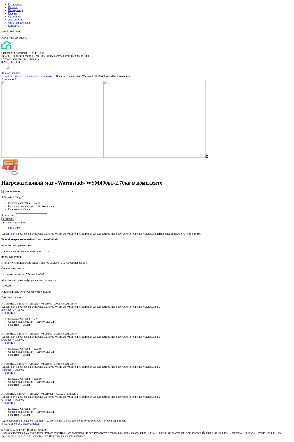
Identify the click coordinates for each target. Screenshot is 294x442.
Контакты (14, 25)
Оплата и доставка (19, 22)
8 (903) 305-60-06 (11, 62)
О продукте (15, 4)
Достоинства (15, 19)
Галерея (12, 13)
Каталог (13, 7)
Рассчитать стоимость (14, 37)
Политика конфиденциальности (67, 435)
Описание (14, 227)
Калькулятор (15, 10)
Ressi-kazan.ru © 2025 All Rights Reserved (24, 435)
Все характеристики (13, 222)
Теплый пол (31, 76)
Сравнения (14, 16)
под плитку (47, 76)
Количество (8, 215)
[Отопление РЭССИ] (14, 49)
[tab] (150, 227)
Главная (6, 76)
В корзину (8, 219)
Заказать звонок (10, 72)
